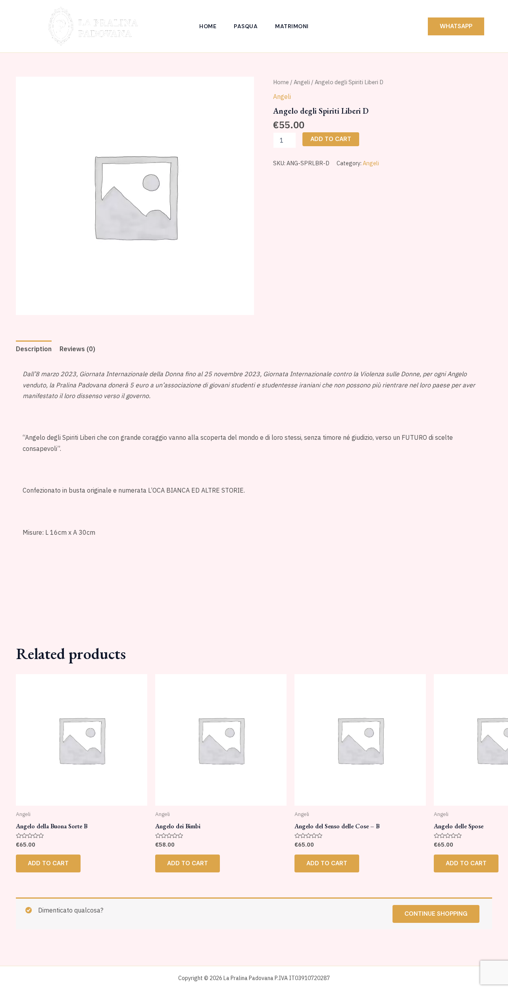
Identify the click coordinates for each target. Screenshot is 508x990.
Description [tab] (34, 349)
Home (207, 26)
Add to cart (330, 139)
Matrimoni (292, 26)
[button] (456, 26)
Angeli (302, 82)
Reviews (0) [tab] (77, 349)
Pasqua (246, 26)
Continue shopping (436, 914)
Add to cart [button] (48, 863)
